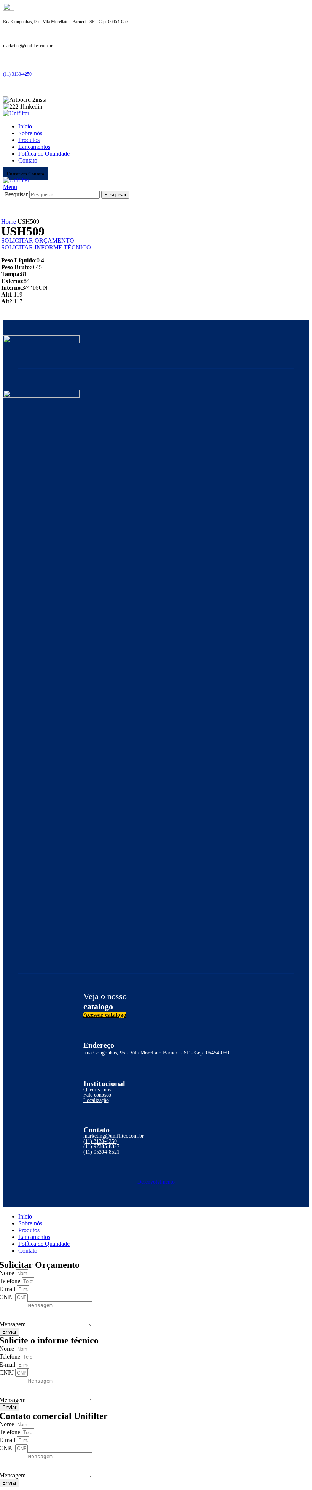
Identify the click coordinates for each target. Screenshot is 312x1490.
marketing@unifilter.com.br (113, 1136)
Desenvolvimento (156, 1182)
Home (9, 221)
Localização (96, 1100)
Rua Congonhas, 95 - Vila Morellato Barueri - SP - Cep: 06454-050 (156, 1053)
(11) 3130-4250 (17, 74)
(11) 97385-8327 (101, 1146)
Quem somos (97, 1089)
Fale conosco (97, 1095)
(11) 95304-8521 (101, 1152)
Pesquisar (16, 194)
